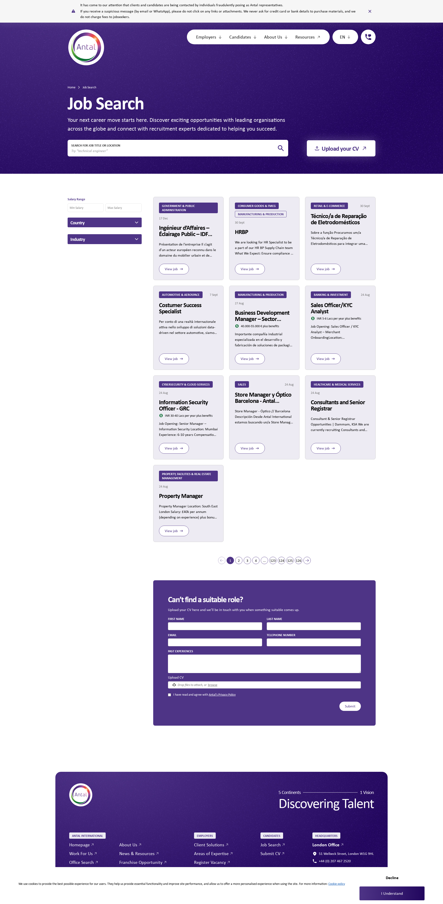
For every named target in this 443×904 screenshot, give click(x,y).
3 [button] (247, 560)
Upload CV (176, 677)
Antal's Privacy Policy (222, 694)
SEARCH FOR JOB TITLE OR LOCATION (95, 145)
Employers (206, 37)
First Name (176, 619)
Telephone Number (281, 634)
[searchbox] (174, 151)
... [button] (264, 560)
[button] (221, 560)
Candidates (240, 37)
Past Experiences (180, 651)
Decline (392, 877)
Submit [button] (350, 706)
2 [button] (239, 560)
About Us (273, 37)
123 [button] (273, 560)
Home (71, 87)
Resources (305, 37)
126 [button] (298, 560)
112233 (366, 32)
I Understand (392, 893)
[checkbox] (169, 694)
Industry (77, 239)
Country (77, 222)
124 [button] (281, 560)
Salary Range (76, 199)
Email (172, 635)
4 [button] (256, 560)
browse (212, 684)
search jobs (280, 148)
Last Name (274, 619)
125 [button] (290, 560)
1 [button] (230, 560)
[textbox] (215, 626)
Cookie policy (336, 884)
